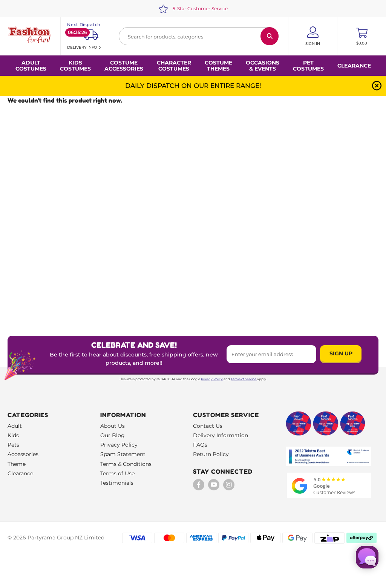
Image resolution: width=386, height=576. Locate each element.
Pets (13, 444)
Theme (17, 464)
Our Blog (112, 435)
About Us (112, 425)
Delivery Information (220, 435)
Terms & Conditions (126, 464)
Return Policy (211, 454)
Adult (15, 425)
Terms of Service (243, 379)
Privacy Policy (212, 379)
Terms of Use (117, 473)
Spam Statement (123, 454)
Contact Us (207, 425)
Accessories (23, 454)
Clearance (354, 65)
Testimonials (116, 482)
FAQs (200, 444)
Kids (13, 435)
